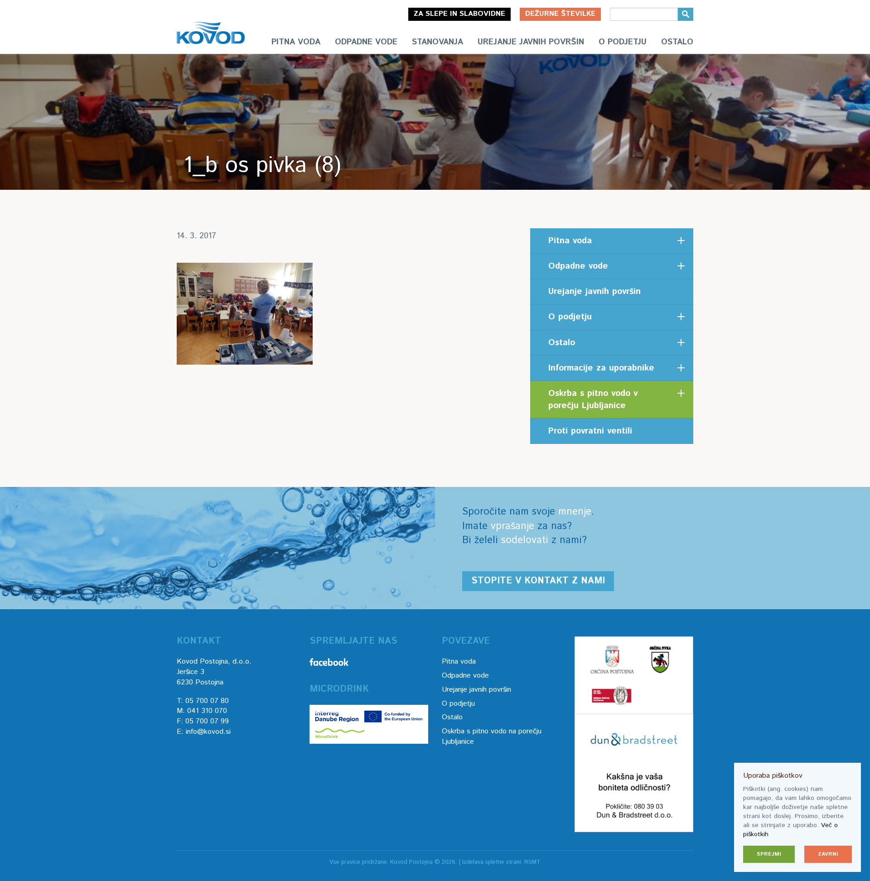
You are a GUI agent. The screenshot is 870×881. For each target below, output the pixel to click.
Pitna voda (295, 42)
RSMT (532, 862)
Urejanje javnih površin (531, 42)
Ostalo (677, 42)
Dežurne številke (560, 14)
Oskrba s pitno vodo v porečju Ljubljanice (593, 399)
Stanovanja (437, 42)
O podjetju (623, 42)
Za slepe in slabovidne (459, 14)
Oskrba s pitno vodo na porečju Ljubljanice (491, 736)
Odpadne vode (366, 42)
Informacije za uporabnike (601, 368)
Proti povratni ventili (590, 431)
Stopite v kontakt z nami (538, 580)
